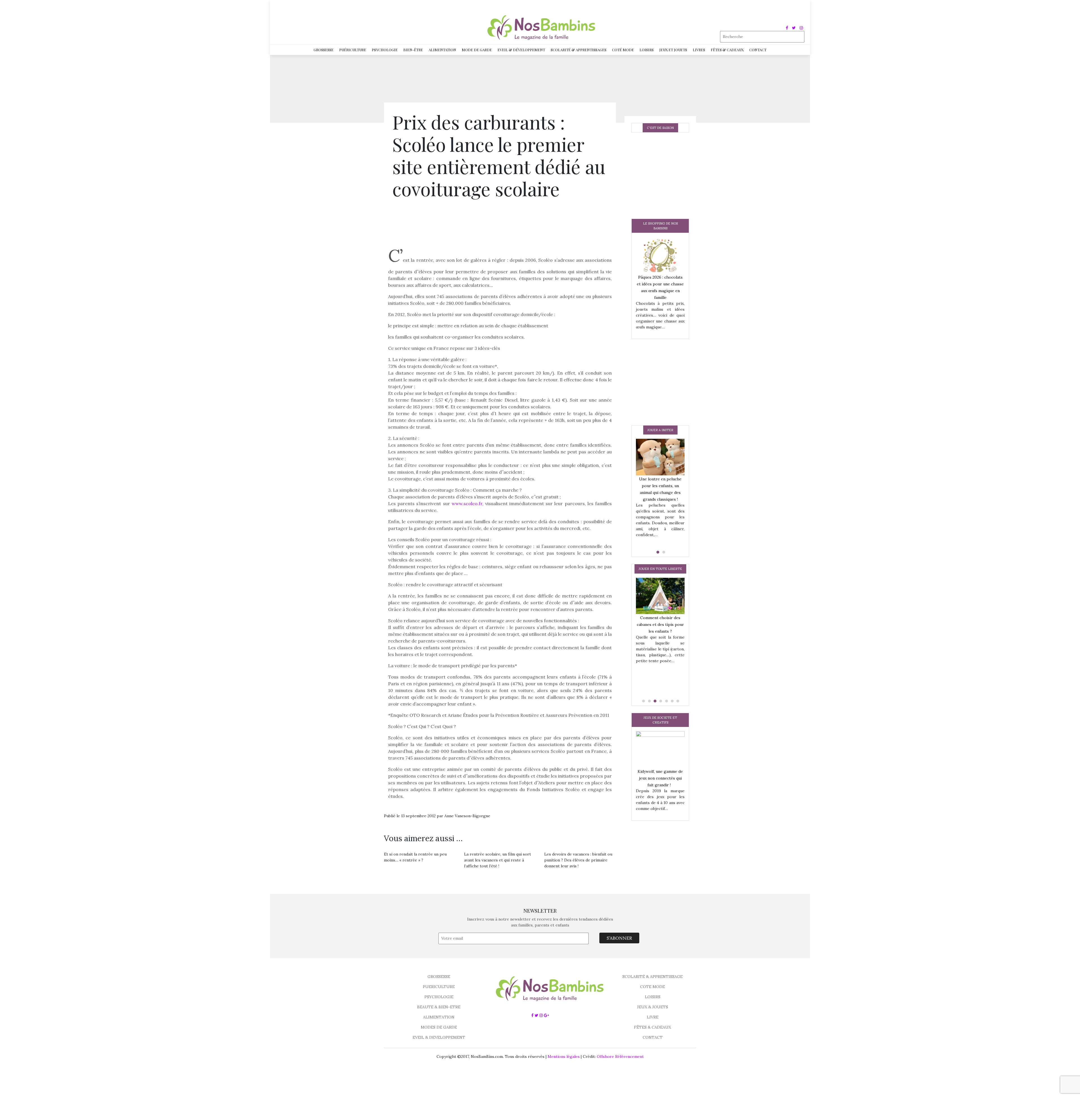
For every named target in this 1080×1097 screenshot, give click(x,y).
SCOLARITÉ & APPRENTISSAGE (652, 976)
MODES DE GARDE (439, 1027)
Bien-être (413, 49)
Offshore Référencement (620, 1056)
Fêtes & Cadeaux (727, 49)
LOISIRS (652, 996)
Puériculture (352, 49)
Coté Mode (623, 49)
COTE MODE (652, 986)
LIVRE (652, 1017)
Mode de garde (477, 49)
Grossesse (324, 49)
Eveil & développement (521, 49)
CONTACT (653, 1037)
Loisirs (647, 49)
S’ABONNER (619, 938)
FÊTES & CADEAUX (652, 1027)
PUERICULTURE (439, 986)
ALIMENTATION (438, 1017)
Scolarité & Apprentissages (578, 49)
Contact (757, 49)
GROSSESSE (439, 976)
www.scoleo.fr (467, 503)
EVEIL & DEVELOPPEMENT (439, 1037)
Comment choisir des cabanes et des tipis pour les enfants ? (660, 624)
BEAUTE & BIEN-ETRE (438, 1006)
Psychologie (385, 49)
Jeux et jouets (673, 49)
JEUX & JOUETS (652, 1006)
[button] (657, 552)
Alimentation (442, 49)
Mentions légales (564, 1056)
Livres (699, 49)
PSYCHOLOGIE (438, 996)
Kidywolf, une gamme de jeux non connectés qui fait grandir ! (660, 778)
